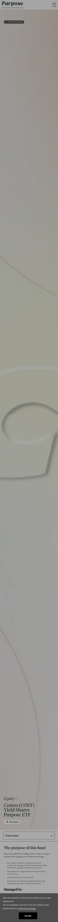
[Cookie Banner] (29, 907)
